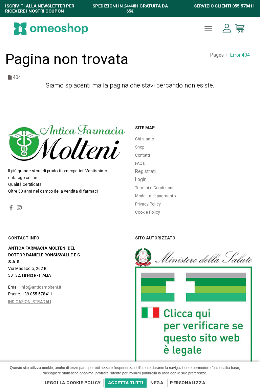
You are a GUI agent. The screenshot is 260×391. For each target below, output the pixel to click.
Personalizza (187, 382)
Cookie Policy (147, 212)
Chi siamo (144, 139)
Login (141, 179)
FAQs (140, 163)
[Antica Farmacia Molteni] (51, 28)
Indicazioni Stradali (29, 301)
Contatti (142, 155)
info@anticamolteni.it (41, 287)
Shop (139, 147)
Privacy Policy (148, 204)
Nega (156, 382)
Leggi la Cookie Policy (73, 382)
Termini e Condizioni (154, 187)
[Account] (227, 28)
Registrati (145, 171)
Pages (217, 55)
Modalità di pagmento (155, 196)
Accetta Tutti (126, 382)
